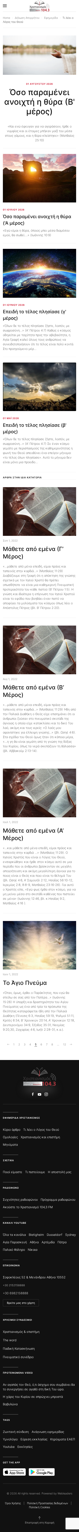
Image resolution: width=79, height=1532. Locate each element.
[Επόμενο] (70, 1044)
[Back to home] (39, 6)
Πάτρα (62, 1242)
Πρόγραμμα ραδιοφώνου (58, 1199)
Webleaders (65, 1493)
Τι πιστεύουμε (35, 1172)
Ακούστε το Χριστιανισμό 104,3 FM (28, 1207)
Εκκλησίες (25, 1447)
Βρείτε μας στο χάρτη (21, 1302)
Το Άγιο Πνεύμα (25, 982)
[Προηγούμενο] (8, 1044)
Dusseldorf (54, 1235)
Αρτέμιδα (48, 1242)
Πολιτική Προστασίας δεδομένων (47, 1503)
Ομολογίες (10, 1137)
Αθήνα (34, 1242)
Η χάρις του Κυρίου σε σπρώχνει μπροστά (33, 1397)
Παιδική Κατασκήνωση (19, 1348)
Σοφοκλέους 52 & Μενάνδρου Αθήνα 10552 (34, 1277)
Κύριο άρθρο (11, 1130)
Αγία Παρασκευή (15, 1242)
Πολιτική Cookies (39, 1507)
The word (9, 1340)
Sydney (70, 1235)
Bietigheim (36, 1235)
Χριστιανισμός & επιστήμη (21, 1332)
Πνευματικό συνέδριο (18, 1357)
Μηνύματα (10, 1144)
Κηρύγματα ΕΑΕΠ (62, 1439)
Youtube (9, 1447)
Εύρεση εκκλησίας (34, 1439)
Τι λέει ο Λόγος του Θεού (41, 1130)
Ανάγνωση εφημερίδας (48, 1432)
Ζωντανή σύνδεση (16, 1432)
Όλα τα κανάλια (14, 1235)
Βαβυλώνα (10, 1404)
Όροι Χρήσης (13, 1503)
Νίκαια (32, 1250)
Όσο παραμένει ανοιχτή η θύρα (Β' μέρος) (39, 101)
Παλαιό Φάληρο (14, 1250)
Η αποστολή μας (59, 1172)
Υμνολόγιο (10, 1439)
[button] (5, 6)
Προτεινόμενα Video (18, 1372)
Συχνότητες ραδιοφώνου (20, 1199)
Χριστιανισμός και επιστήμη (40, 1137)
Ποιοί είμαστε (12, 1172)
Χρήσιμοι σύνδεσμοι (17, 1319)
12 (64, 1044)
